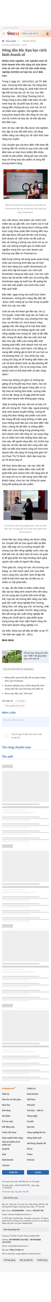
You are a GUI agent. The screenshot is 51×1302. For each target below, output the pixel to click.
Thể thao (31, 1099)
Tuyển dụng (42, 1260)
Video (30, 1154)
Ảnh (4, 1154)
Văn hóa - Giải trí (35, 1110)
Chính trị (31, 1088)
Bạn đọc (31, 1127)
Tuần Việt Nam (9, 1132)
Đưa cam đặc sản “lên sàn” (19, 693)
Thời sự (5, 1094)
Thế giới (31, 1105)
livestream (21, 701)
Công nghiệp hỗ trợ (36, 1132)
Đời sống (6, 1110)
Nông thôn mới (34, 1138)
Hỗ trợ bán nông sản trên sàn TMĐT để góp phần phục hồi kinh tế (36, 656)
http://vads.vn (17, 1249)
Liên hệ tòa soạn (10, 1198)
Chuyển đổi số (29, 41)
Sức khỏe (6, 1116)
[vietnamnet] (13, 34)
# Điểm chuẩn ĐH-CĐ (30, 33)
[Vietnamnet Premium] (9, 1089)
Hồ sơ (29, 1149)
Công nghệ (10, 41)
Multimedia (7, 1160)
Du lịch (30, 1121)
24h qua (6, 1165)
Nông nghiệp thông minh (15, 706)
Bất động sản (8, 1127)
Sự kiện (38, 1172)
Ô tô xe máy (7, 1121)
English (5, 1149)
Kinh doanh (32, 1094)
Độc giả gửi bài (26, 1260)
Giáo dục (6, 1105)
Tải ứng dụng (9, 1260)
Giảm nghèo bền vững (12, 1138)
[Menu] (3, 33)
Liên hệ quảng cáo (11, 1229)
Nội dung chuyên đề (36, 1143)
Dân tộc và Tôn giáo (11, 1099)
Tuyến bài (13, 1172)
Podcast (30, 1160)
